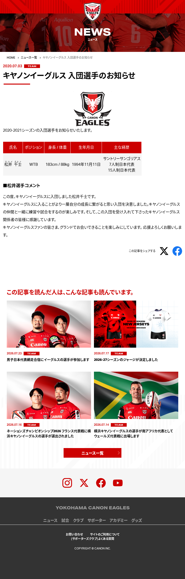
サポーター (96, 521)
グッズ (136, 521)
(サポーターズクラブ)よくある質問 (92, 538)
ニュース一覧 (92, 453)
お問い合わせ (74, 534)
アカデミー (118, 521)
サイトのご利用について (104, 534)
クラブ (78, 521)
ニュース (50, 521)
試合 (65, 521)
